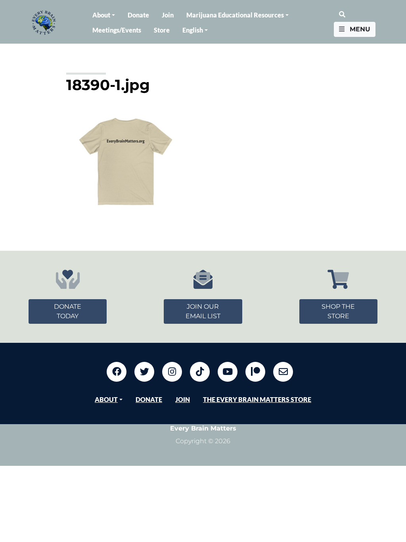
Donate (138, 15)
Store (162, 30)
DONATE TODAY (67, 311)
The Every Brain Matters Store (257, 399)
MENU (359, 29)
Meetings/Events (116, 30)
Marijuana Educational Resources (235, 15)
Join (168, 15)
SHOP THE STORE (338, 311)
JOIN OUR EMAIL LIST (203, 311)
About (101, 15)
